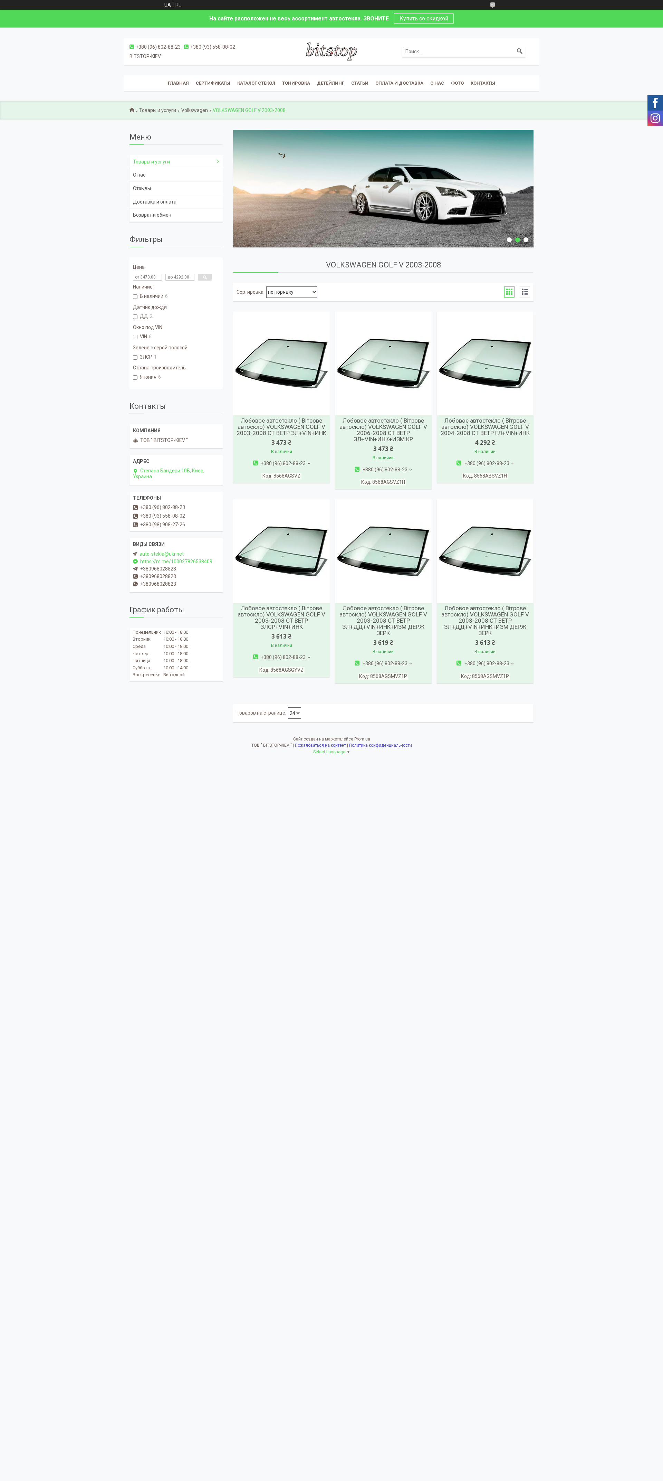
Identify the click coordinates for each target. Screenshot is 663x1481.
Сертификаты (213, 83)
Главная (178, 83)
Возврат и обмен (152, 215)
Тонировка (296, 83)
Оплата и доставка (399, 83)
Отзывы (142, 188)
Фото (457, 83)
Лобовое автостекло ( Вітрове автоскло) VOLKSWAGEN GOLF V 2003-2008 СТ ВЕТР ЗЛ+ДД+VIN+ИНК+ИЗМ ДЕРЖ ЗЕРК (383, 620)
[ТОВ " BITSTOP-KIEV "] (331, 51)
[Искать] (519, 51)
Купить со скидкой (424, 18)
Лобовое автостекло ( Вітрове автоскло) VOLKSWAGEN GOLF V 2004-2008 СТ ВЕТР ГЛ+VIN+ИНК (485, 426)
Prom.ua (362, 739)
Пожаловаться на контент (320, 745)
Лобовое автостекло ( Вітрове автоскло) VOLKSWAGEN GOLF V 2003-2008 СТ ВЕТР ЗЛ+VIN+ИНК (281, 426)
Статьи (359, 83)
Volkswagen (194, 110)
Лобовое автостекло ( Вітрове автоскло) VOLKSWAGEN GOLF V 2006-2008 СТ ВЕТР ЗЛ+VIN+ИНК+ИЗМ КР (383, 429)
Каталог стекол (256, 83)
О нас (437, 83)
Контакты (483, 83)
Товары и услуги (157, 110)
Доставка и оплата (154, 202)
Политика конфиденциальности (380, 745)
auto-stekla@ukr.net (162, 554)
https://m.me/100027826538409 (176, 561)
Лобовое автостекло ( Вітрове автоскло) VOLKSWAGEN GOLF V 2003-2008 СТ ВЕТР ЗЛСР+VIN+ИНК (281, 617)
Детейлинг (330, 83)
